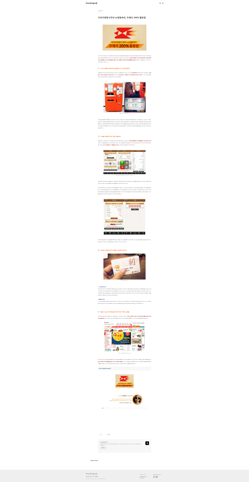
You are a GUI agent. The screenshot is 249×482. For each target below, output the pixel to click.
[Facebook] (157, 477)
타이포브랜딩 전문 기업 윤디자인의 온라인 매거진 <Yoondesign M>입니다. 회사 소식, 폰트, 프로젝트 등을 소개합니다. (120, 444)
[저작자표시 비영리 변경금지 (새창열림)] (113, 434)
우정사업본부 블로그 (125, 113)
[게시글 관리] (104, 435)
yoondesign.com (143, 476)
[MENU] (160, 3)
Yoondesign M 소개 (90, 476)
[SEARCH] (162, 3)
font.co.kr (142, 477)
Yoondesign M (104, 442)
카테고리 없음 (100, 10)
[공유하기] (102, 435)
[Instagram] (154, 477)
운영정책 (96, 476)
